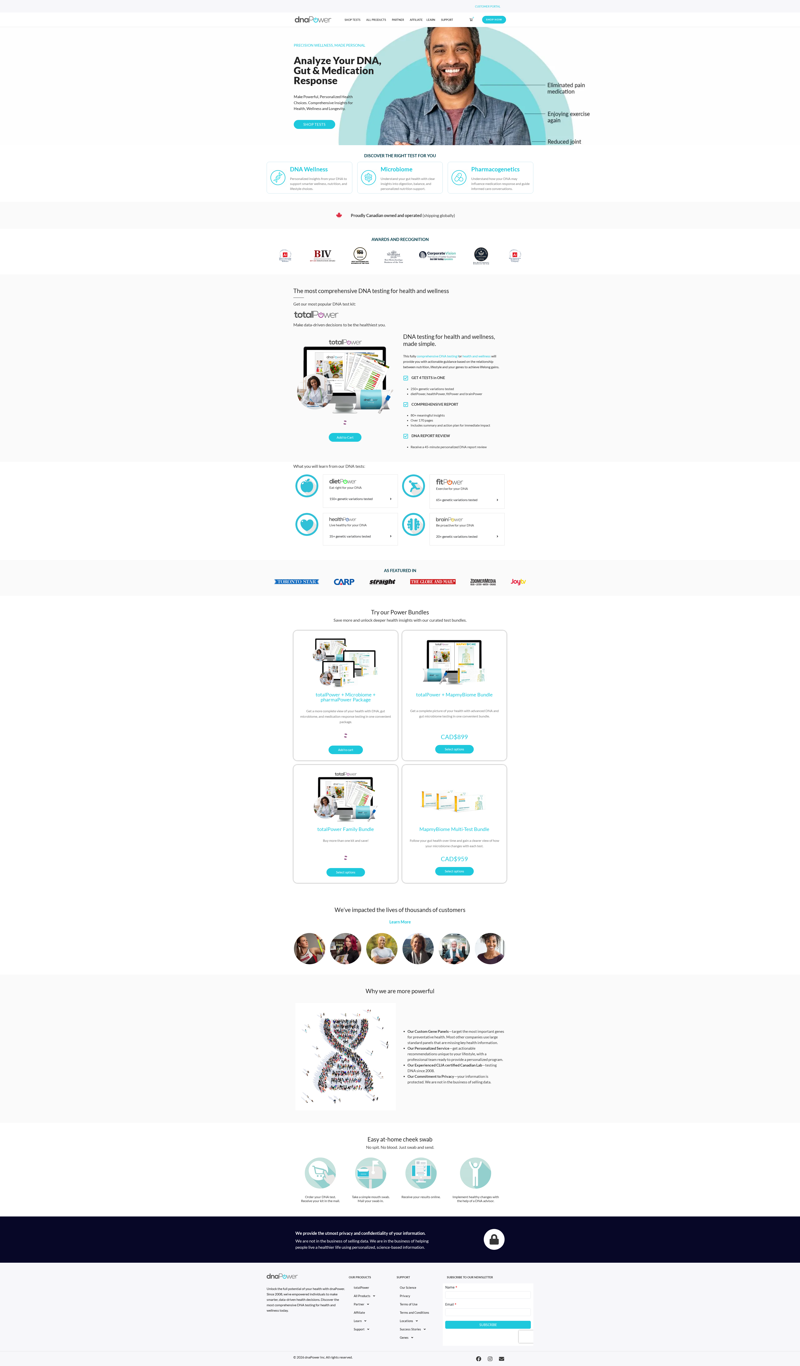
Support (447, 19)
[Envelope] (501, 1359)
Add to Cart (345, 437)
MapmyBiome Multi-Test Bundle (454, 829)
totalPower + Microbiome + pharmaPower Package (346, 696)
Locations (406, 1321)
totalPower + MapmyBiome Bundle (454, 694)
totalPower (361, 1287)
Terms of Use (409, 1304)
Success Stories (410, 1329)
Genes (404, 1337)
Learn (430, 19)
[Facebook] (478, 1359)
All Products (376, 19)
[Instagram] (490, 1359)
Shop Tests (352, 19)
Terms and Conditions (414, 1312)
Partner (398, 19)
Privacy (405, 1296)
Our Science (408, 1287)
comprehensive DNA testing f (438, 356)
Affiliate (416, 19)
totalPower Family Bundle (345, 829)
